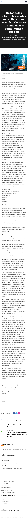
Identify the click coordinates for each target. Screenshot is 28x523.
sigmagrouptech (19, 73)
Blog (3, 509)
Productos (4, 503)
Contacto (4, 507)
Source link (4, 405)
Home (11, 35)
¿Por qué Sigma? (6, 501)
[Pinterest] (19, 413)
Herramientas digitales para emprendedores (13, 468)
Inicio (3, 499)
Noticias (15, 35)
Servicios (4, 505)
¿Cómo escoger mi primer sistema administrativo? (10, 459)
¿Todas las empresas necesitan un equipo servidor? (12, 464)
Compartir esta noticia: (6, 413)
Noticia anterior (10, 419)
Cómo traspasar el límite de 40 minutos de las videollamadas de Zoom (17, 434)
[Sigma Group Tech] (5, 2)
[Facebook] (14, 413)
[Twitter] (16, 413)
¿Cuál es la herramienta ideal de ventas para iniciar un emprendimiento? (13, 454)
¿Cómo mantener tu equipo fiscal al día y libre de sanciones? (14, 450)
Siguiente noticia (10, 430)
